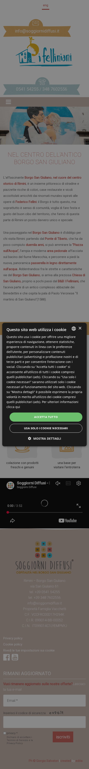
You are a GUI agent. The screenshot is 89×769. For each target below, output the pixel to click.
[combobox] (74, 328)
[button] (44, 438)
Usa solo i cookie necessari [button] (46, 428)
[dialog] (44, 384)
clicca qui (13, 407)
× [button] (79, 328)
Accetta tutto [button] (46, 417)
